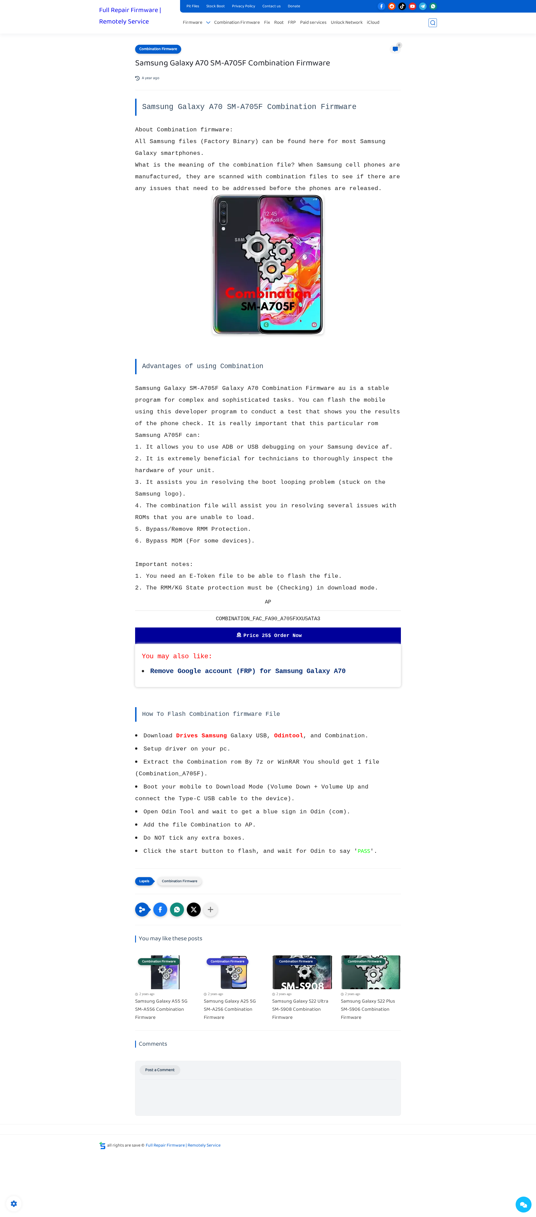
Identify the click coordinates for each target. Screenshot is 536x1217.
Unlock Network (347, 23)
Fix (267, 23)
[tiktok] (402, 6)
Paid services (313, 23)
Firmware (192, 23)
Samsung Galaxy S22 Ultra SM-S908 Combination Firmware (300, 1010)
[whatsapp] (433, 6)
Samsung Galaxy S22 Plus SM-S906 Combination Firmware (368, 1010)
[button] (160, 910)
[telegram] (423, 6)
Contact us (271, 6)
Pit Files (192, 6)
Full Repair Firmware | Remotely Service (130, 16)
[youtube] (412, 6)
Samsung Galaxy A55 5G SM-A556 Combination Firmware (161, 1010)
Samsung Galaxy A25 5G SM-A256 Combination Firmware (230, 1010)
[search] (433, 22)
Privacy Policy (243, 6)
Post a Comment (160, 1070)
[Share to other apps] (210, 910)
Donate (294, 6)
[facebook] (381, 6)
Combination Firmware (237, 23)
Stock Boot (215, 6)
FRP (292, 23)
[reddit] (392, 6)
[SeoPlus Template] (102, 1145)
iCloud (373, 23)
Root (279, 23)
